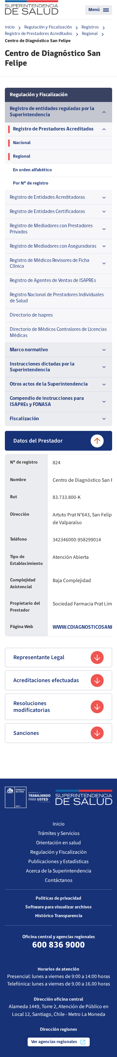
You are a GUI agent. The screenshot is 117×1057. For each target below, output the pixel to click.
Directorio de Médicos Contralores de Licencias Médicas (58, 332)
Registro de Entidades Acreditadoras (47, 197)
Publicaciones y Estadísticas (58, 861)
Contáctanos (58, 880)
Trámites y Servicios (59, 833)
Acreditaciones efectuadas (46, 680)
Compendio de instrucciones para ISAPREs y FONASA (47, 401)
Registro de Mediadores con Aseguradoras (53, 246)
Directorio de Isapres (31, 315)
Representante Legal (38, 657)
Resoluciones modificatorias (31, 706)
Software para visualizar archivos (58, 907)
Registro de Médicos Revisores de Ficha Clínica (49, 263)
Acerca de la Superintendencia (58, 870)
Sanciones (26, 733)
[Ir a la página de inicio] (31, 7)
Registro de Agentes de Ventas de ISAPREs (53, 280)
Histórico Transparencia (58, 916)
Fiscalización (24, 419)
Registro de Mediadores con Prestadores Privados (51, 229)
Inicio (10, 27)
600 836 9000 (58, 945)
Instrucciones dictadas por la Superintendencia (42, 367)
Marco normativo (29, 350)
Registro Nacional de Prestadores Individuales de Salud (57, 298)
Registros (90, 27)
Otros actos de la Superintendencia (49, 384)
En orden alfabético (32, 170)
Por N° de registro (30, 183)
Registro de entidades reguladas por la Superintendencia (52, 112)
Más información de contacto (58, 953)
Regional (90, 33)
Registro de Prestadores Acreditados (38, 33)
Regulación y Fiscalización (48, 27)
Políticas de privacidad (58, 898)
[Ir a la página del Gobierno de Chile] (27, 797)
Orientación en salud (58, 842)
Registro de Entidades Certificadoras (47, 211)
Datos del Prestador (38, 441)
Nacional (22, 143)
